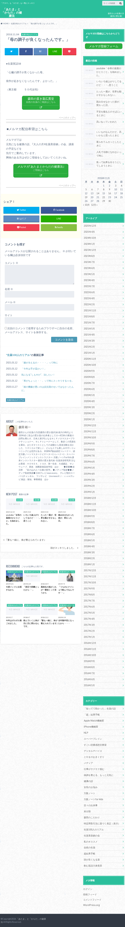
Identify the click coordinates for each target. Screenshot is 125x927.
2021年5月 (89, 328)
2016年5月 (89, 685)
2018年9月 (89, 516)
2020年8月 (89, 377)
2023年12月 (90, 250)
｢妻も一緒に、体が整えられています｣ (25, 540)
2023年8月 (89, 256)
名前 (9, 289)
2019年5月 (89, 467)
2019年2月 (89, 485)
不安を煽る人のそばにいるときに (108, 113)
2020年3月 (89, 407)
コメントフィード (92, 899)
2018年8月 (89, 522)
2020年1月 (89, 419)
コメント (11, 262)
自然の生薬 (89, 847)
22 (103, 197)
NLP (86, 732)
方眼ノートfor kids (93, 799)
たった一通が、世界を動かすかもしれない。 (108, 93)
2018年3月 (89, 552)
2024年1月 (89, 243)
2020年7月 (89, 383)
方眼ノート (89, 793)
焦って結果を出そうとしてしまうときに (108, 164)
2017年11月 (90, 576)
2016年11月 (90, 649)
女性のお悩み (90, 787)
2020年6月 (89, 389)
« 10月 (86, 204)
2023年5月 (89, 274)
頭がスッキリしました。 (63, 548)
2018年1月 (89, 564)
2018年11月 (90, 504)
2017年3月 (89, 624)
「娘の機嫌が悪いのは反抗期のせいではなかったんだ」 (47, 388)
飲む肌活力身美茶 (93, 865)
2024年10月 (90, 237)
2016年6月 (89, 679)
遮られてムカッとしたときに (108, 143)
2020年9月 (89, 370)
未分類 (87, 811)
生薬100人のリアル (18, 354)
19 (86, 197)
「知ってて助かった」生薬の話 (100, 708)
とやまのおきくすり (94, 756)
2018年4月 (89, 546)
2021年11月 (90, 310)
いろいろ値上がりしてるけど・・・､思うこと (108, 83)
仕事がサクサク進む (94, 769)
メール (10, 302)
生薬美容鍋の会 (92, 835)
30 (109, 201)
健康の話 (88, 781)
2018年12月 (90, 498)
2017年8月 (89, 594)
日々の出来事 (90, 805)
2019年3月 (89, 479)
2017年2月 (89, 630)
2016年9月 (89, 661)
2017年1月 (89, 636)
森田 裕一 (25, 427)
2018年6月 (89, 534)
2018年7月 (89, 528)
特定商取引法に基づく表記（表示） (102, 823)
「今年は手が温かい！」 (33, 368)
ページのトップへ (67, 118)
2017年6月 (89, 606)
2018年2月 (89, 558)
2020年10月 (90, 364)
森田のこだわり (92, 817)
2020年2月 (89, 413)
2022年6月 (89, 292)
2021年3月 (89, 340)
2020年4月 (89, 401)
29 (103, 201)
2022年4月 (89, 298)
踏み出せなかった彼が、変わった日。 (108, 103)
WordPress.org (91, 905)
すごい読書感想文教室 (95, 744)
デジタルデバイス (93, 750)
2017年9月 (89, 588)
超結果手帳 (89, 853)
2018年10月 (90, 510)
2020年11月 (90, 358)
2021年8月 (89, 316)
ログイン (87, 889)
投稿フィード (90, 894)
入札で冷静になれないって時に (108, 154)
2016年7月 (89, 673)
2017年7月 (89, 600)
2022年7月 (89, 286)
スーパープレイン (93, 738)
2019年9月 (89, 443)
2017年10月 (90, 582)
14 (98, 193)
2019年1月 (89, 491)
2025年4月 (89, 231)
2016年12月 (90, 643)
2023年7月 (89, 262)
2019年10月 (90, 437)
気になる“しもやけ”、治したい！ (38, 374)
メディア (88, 763)
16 (109, 193)
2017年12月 (90, 570)
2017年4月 (89, 618)
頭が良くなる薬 (92, 859)
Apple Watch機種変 (94, 720)
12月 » (94, 204)
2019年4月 (89, 473)
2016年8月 (89, 667)
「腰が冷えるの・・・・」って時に (39, 362)
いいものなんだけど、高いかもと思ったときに (108, 133)
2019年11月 (90, 431)
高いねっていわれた (106, 121)
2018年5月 (89, 540)
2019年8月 (89, 449)
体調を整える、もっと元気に (98, 775)
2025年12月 (90, 225)
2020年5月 (89, 395)
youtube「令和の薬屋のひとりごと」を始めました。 (108, 72)
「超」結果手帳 (92, 714)
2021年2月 (89, 346)
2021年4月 (89, 334)
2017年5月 (89, 612)
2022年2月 (89, 304)
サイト (9, 315)
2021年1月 (89, 352)
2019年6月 (89, 461)
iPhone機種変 (91, 726)
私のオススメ (90, 841)
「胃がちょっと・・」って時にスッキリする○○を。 (47, 380)
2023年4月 (89, 280)
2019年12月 (90, 425)
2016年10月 (90, 655)
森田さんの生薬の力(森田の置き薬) (116, 14)
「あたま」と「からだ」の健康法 (11, 12)
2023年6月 (89, 268)
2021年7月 (89, 322)
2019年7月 (89, 455)
